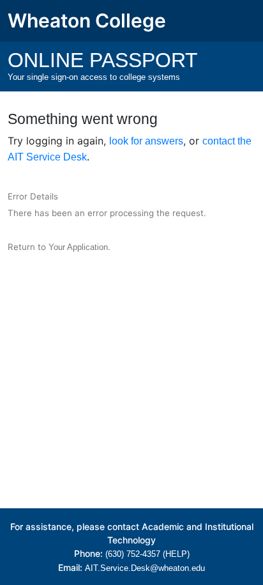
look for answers (146, 141)
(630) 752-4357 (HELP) (147, 554)
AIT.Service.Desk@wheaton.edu (145, 568)
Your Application (78, 247)
